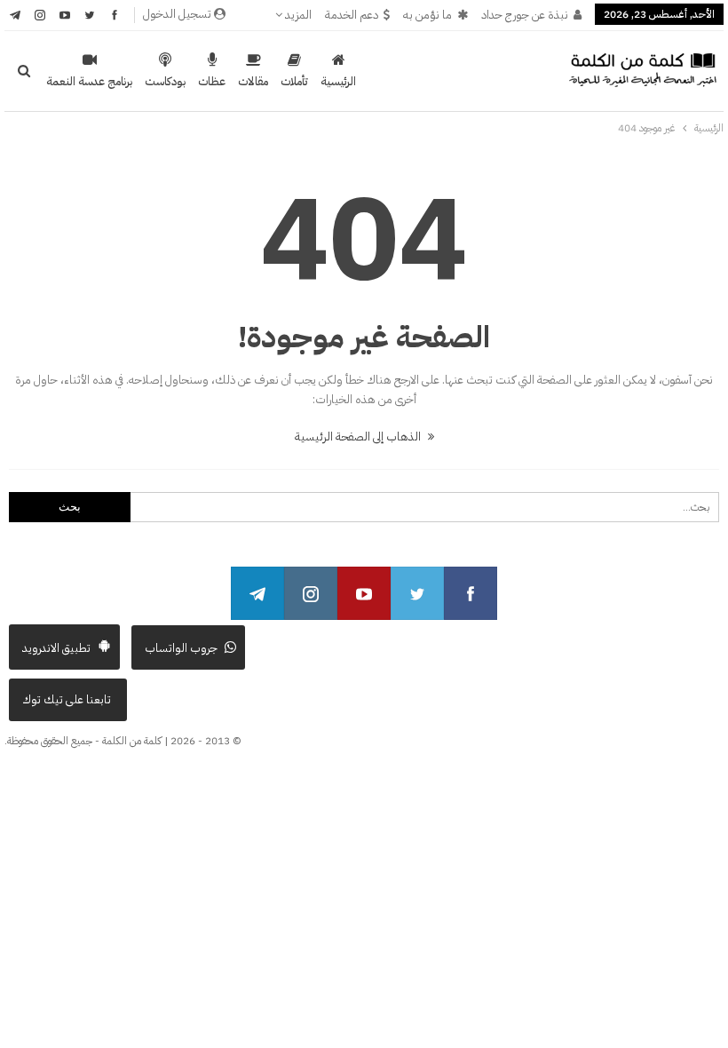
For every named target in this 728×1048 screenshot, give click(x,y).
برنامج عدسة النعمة (89, 81)
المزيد (297, 14)
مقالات (253, 81)
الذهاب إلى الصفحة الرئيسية (359, 436)
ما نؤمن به (427, 14)
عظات (212, 81)
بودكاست (165, 81)
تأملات (294, 81)
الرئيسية (338, 81)
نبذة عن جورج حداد (524, 14)
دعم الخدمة (351, 14)
